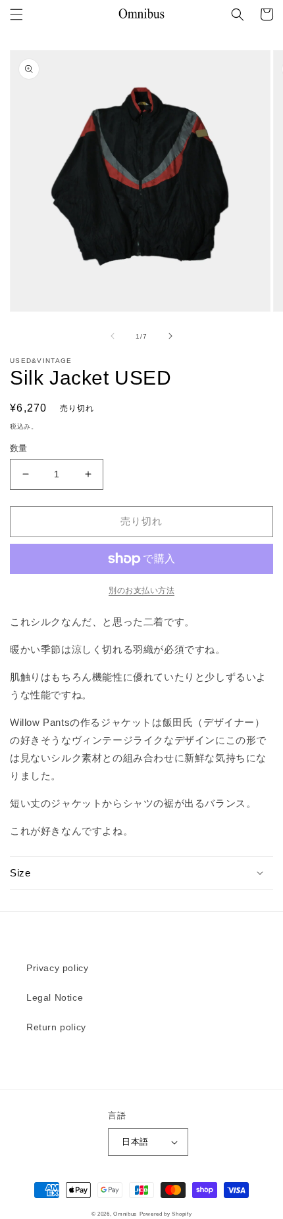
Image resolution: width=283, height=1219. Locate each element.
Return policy (56, 1027)
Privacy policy (57, 968)
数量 (19, 448)
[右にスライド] (170, 336)
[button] (16, 14)
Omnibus (125, 1213)
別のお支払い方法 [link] (141, 590)
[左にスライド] (112, 336)
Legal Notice (54, 997)
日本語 (135, 1142)
